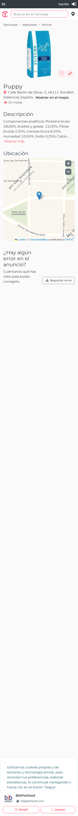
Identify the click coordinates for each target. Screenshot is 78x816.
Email (23, 809)
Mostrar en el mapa (52, 97)
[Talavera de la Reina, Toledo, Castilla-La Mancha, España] (73, 14)
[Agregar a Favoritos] (62, 73)
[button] (39, 195)
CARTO (69, 239)
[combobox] (3, 4)
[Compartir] (70, 73)
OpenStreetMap (39, 239)
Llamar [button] (60, 809)
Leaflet (21, 239)
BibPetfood (25, 796)
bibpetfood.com (32, 801)
